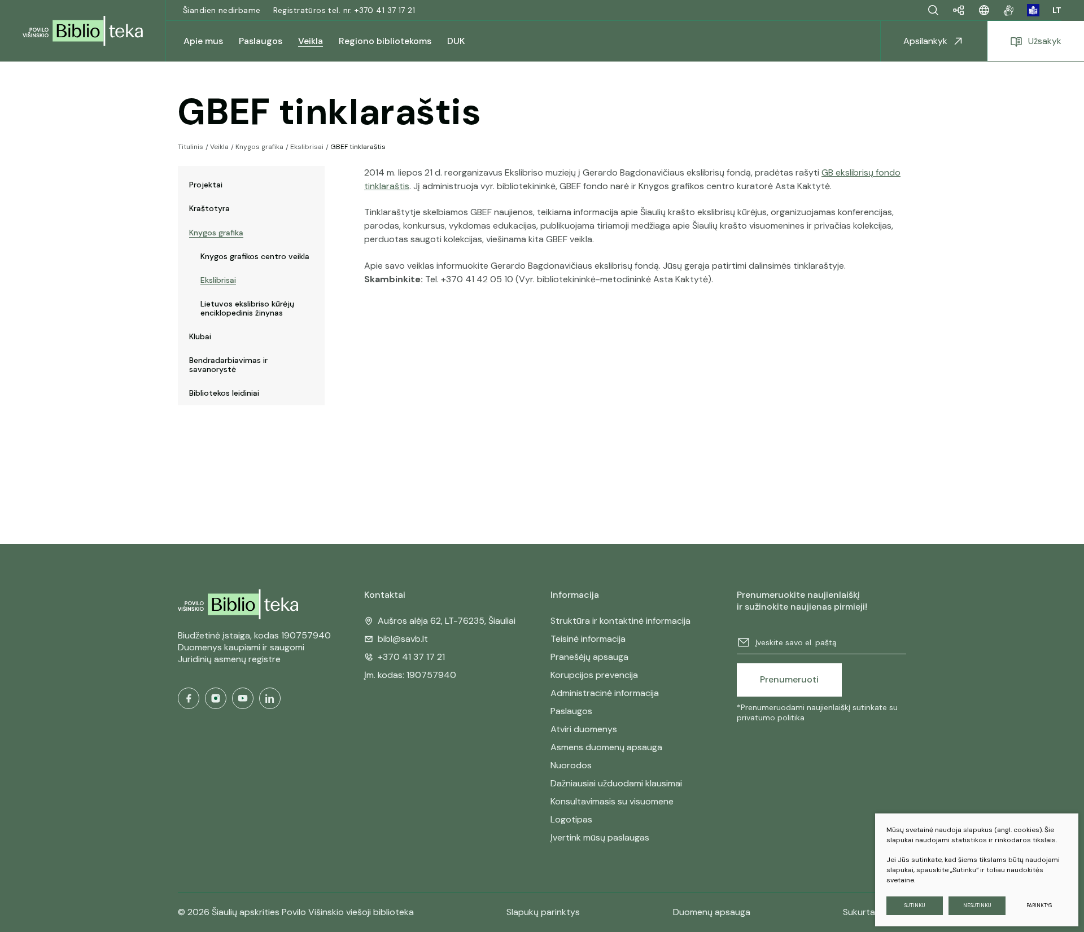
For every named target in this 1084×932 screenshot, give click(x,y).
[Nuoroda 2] (1033, 10)
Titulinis (190, 146)
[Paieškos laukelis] (933, 10)
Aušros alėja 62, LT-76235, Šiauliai (446, 621)
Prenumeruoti (789, 679)
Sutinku (914, 905)
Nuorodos (571, 765)
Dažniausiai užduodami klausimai (616, 783)
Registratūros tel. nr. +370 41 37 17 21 (344, 10)
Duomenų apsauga (711, 912)
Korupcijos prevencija (594, 675)
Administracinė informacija (604, 693)
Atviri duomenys (583, 729)
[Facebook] (188, 698)
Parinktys (1039, 905)
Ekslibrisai (307, 146)
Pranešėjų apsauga (589, 657)
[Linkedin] (270, 698)
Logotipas (571, 819)
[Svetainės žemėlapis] (958, 10)
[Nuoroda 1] (1008, 10)
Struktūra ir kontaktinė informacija (620, 621)
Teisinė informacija (588, 639)
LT (1056, 10)
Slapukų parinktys (543, 912)
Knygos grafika (259, 146)
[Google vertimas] (984, 10)
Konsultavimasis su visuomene (612, 801)
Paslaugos (571, 711)
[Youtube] (242, 698)
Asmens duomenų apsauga (606, 747)
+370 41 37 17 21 (411, 657)
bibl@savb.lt (403, 639)
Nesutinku (977, 905)
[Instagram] (215, 698)
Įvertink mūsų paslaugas (599, 837)
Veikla (219, 146)
